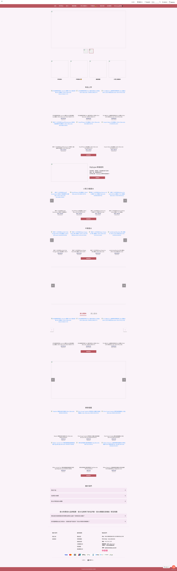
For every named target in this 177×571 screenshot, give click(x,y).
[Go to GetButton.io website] (173, 569)
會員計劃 (102, 6)
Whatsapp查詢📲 (118, 6)
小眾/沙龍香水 (83, 6)
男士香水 (94, 313)
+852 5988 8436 (111, 539)
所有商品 (61, 6)
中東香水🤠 (93, 6)
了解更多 (97, 177)
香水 (67, 6)
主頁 (55, 6)
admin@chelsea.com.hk (110, 547)
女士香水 (83, 313)
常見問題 (79, 546)
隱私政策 (79, 536)
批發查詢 (54, 539)
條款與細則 (79, 539)
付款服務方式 (80, 544)
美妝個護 (74, 6)
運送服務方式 (80, 549)
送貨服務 (109, 6)
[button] (88, 490)
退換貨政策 (79, 541)
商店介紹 (54, 536)
